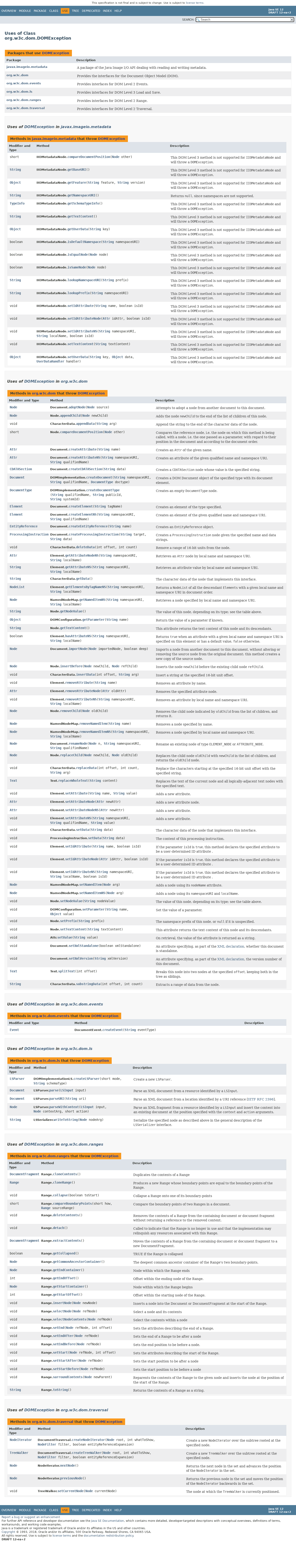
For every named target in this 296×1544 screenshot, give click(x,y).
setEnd (58, 1328)
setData (82, 830)
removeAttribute (79, 682)
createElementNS (82, 514)
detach (58, 1228)
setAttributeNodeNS (82, 810)
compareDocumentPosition (89, 157)
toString (60, 1390)
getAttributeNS (78, 567)
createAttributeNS (84, 457)
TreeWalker (19, 1453)
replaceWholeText (73, 780)
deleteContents (66, 1215)
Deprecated (91, 11)
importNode (78, 649)
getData (82, 578)
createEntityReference (88, 526)
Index (107, 11)
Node (115, 157)
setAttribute (76, 793)
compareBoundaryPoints (72, 1203)
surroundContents (68, 1377)
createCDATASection (85, 469)
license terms (195, 2)
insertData (85, 674)
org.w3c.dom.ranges (23, 100)
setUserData (78, 357)
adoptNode (77, 407)
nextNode (67, 1465)
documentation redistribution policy (108, 1535)
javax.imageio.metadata (26, 67)
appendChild (70, 415)
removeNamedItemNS (95, 732)
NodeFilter (47, 1444)
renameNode (78, 743)
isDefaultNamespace (84, 242)
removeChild (70, 711)
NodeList (17, 587)
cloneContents (65, 1174)
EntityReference (23, 526)
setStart (60, 1352)
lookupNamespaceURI (84, 280)
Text (13, 780)
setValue (64, 937)
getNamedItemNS (92, 600)
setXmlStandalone (83, 946)
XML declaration (230, 946)
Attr (106, 318)
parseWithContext (64, 1107)
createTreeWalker (86, 1453)
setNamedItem (90, 884)
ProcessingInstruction (29, 534)
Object (15, 182)
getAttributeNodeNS (82, 555)
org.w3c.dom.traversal (25, 108)
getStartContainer (68, 1286)
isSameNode (77, 267)
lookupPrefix (79, 293)
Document (17, 477)
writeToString (66, 1120)
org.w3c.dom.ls (19, 91)
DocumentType (102, 482)
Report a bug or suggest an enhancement (31, 1517)
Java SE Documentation (107, 1520)
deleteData (85, 547)
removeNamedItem (93, 723)
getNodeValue (71, 611)
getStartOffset (66, 1294)
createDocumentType (103, 490)
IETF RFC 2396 (261, 1099)
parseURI (56, 1098)
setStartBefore (66, 1369)
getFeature (77, 182)
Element (16, 506)
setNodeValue (71, 901)
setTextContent (80, 344)
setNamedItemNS (92, 893)
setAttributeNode (80, 802)
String (15, 169)
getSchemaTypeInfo (83, 203)
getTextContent (80, 216)
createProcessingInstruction (94, 534)
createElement (81, 506)
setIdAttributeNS (82, 331)
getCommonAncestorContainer (77, 1262)
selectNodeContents (69, 1319)
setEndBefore (64, 1344)
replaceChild (71, 755)
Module (25, 11)
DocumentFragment (24, 1174)
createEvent (112, 1030)
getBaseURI (77, 169)
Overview (8, 11)
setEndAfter (63, 1336)
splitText (66, 971)
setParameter (93, 909)
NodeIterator (21, 1440)
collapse (60, 1195)
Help (118, 11)
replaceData (86, 768)
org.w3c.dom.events (23, 83)
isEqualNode (78, 254)
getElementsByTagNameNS (85, 587)
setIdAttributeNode (84, 318)
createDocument (99, 477)
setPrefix (68, 921)
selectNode (62, 1311)
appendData (85, 423)
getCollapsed (64, 1253)
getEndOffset (64, 1278)
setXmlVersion (81, 958)
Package (40, 11)
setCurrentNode (70, 1491)
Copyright (8, 1532)
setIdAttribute (80, 306)
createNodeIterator (88, 1440)
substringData (88, 984)
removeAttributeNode (82, 691)
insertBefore (71, 666)
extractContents (67, 1240)
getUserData (78, 229)
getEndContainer (67, 1270)
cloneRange (62, 1182)
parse (54, 1090)
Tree (75, 11)
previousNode (71, 1478)
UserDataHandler (50, 361)
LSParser (17, 1079)
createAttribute (82, 449)
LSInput (66, 1090)
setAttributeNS (78, 818)
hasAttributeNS (78, 636)
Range (14, 1182)
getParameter (93, 619)
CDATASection (21, 469)
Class (53, 11)
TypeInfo (17, 203)
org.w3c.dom (17, 75)
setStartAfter (65, 1360)
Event (14, 1030)
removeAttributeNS (81, 699)
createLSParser (86, 1079)
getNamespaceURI (81, 195)
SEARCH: (188, 19)
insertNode (62, 1303)
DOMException (55, 53)
